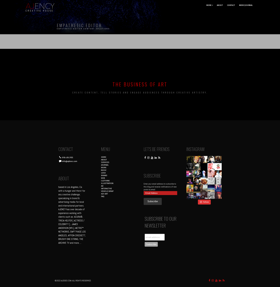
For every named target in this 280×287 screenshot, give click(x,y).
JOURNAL (105, 165)
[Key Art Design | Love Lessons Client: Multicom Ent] (211, 173)
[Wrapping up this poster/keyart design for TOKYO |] (190, 173)
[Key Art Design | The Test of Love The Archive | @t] (218, 173)
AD (102, 186)
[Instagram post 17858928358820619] (197, 173)
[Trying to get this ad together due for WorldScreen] (197, 188)
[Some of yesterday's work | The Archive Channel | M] (218, 188)
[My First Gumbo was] (204, 181)
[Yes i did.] (197, 159)
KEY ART (104, 194)
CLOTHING (105, 181)
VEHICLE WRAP (107, 191)
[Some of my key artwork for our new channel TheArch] (190, 195)
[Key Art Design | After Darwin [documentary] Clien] (204, 173)
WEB (103, 178)
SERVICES (105, 162)
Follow (206, 202)
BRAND (104, 175)
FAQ (102, 196)
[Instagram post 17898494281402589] (218, 195)
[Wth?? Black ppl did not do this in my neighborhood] (197, 166)
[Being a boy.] (211, 195)
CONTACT (231, 5)
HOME (103, 157)
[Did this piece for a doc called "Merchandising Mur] (218, 166)
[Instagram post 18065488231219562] (204, 159)
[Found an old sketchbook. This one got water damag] (190, 188)
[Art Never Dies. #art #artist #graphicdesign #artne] (211, 166)
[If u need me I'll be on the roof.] (204, 188)
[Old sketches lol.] (218, 181)
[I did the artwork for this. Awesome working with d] (211, 188)
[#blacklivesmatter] (218, 159)
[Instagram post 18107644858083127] (204, 166)
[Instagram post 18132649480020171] (190, 181)
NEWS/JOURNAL (246, 5)
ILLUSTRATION (107, 183)
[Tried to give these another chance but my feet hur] (204, 195)
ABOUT (220, 5)
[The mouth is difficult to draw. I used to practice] (211, 181)
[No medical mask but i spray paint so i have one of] (197, 181)
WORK (208, 5)
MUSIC (103, 170)
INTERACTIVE (106, 188)
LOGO (103, 173)
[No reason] (211, 159)
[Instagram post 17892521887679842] (190, 159)
